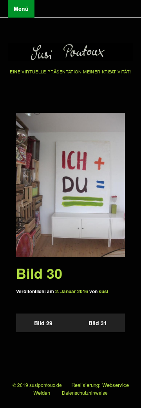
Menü (21, 8)
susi (103, 291)
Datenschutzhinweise (85, 392)
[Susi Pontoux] (70, 53)
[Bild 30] (70, 185)
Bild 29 (43, 323)
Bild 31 (98, 323)
